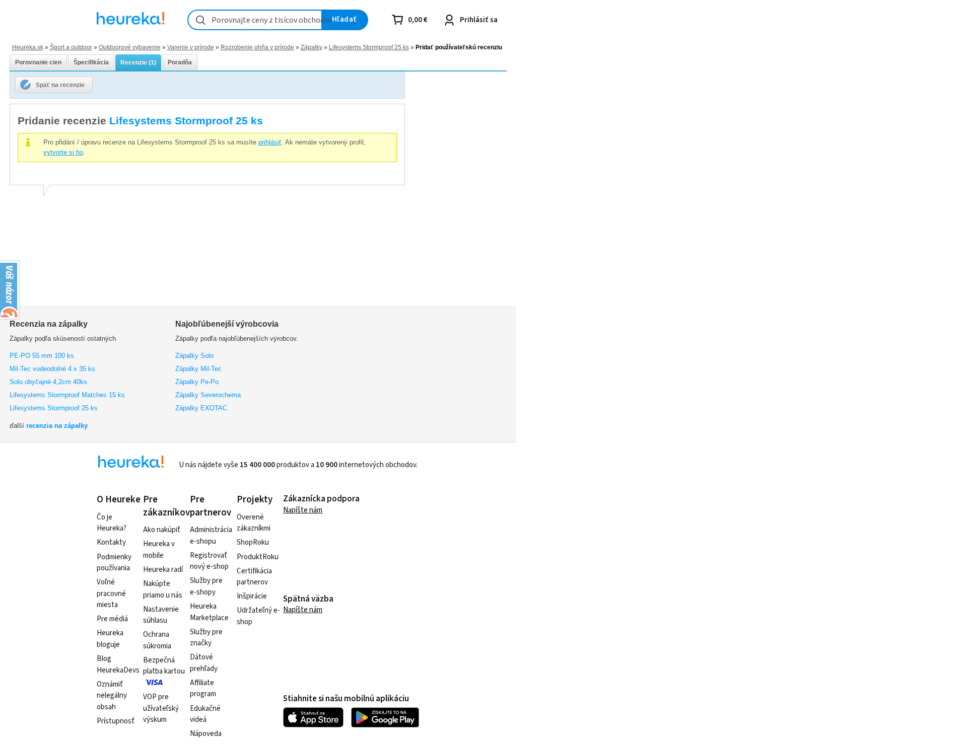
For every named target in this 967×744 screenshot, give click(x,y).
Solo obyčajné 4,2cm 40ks (48, 382)
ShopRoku (253, 542)
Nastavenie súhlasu (161, 615)
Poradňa (180, 62)
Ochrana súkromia (157, 640)
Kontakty (111, 542)
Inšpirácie (252, 596)
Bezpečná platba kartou (164, 666)
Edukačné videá (205, 714)
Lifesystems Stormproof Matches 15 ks (67, 395)
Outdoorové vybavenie (130, 47)
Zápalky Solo (194, 355)
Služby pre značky (206, 638)
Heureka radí (163, 569)
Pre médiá (112, 619)
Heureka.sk (27, 47)
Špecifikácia (91, 62)
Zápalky (311, 47)
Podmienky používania (114, 563)
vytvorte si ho (63, 152)
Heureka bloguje (110, 639)
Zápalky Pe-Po (197, 382)
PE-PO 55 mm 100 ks (42, 355)
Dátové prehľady (204, 663)
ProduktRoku (258, 557)
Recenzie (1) (138, 62)
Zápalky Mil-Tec (198, 369)
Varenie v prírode (190, 47)
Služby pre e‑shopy (206, 586)
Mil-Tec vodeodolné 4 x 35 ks (52, 369)
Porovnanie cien (38, 62)
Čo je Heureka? (111, 523)
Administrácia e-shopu (211, 536)
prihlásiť (270, 142)
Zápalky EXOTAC (201, 408)
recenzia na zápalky (57, 425)
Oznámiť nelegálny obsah (112, 695)
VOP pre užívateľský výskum (161, 708)
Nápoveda (206, 733)
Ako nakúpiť (161, 530)
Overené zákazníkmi (253, 523)
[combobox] (254, 20)
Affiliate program (203, 689)
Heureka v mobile (159, 550)
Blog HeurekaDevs (118, 664)
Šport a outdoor (71, 47)
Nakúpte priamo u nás (162, 589)
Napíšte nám (302, 510)
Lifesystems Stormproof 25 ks (369, 47)
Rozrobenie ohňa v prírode (257, 47)
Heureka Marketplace (209, 612)
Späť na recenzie (60, 85)
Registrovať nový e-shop (209, 561)
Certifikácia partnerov (254, 577)
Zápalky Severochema (208, 395)
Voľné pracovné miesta (111, 593)
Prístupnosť (115, 721)
